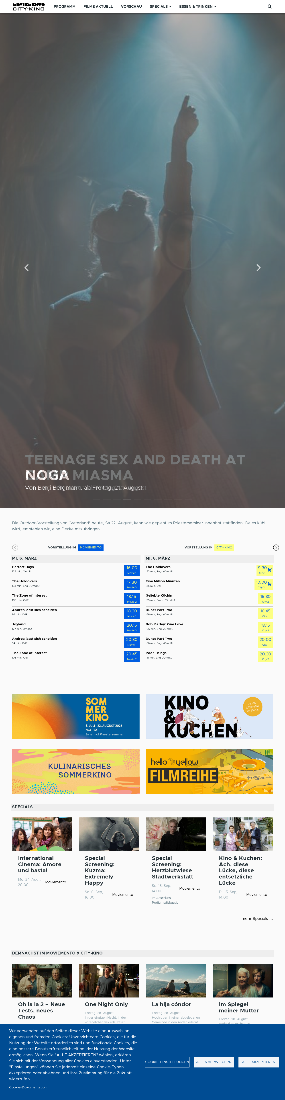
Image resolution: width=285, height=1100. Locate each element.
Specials (159, 6)
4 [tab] (127, 500)
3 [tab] (117, 500)
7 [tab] (158, 500)
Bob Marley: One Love (164, 624)
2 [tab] (107, 500)
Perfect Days (23, 567)
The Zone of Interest (29, 595)
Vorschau (131, 6)
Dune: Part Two (159, 610)
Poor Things (156, 653)
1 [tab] (96, 500)
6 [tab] (147, 500)
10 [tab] (188, 500)
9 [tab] (178, 500)
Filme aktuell (98, 6)
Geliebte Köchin (159, 595)
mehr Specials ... (257, 919)
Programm (64, 6)
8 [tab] (168, 500)
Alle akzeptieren (258, 1062)
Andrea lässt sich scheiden (34, 610)
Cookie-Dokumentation (28, 1087)
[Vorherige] (27, 268)
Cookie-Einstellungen (167, 1062)
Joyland (19, 624)
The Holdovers (24, 581)
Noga (47, 476)
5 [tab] (137, 500)
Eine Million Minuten (163, 581)
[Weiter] (258, 268)
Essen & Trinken (196, 6)
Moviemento (55, 882)
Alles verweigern (214, 1062)
